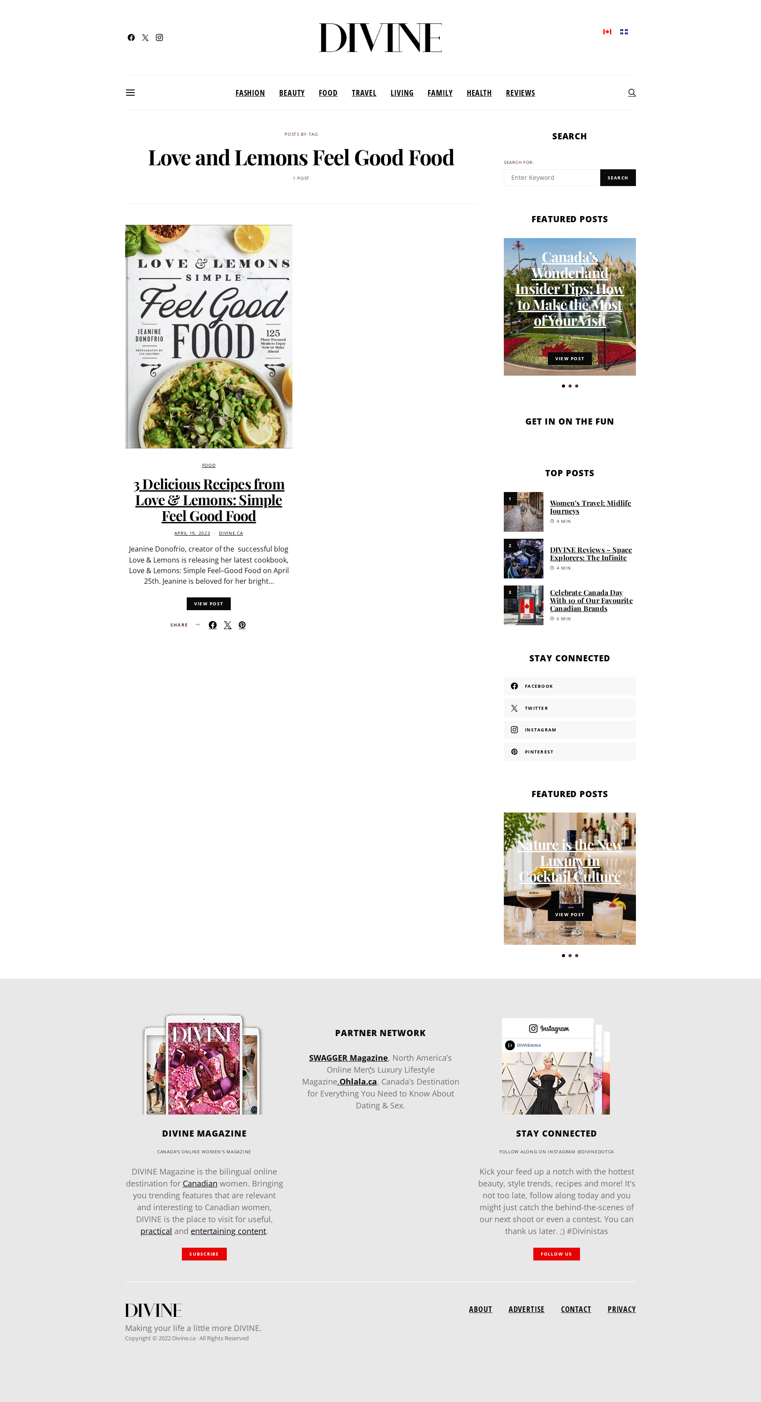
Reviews (520, 92)
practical (156, 1231)
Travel (364, 92)
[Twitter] (145, 37)
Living (402, 92)
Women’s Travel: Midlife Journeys (591, 506)
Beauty (292, 92)
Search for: (519, 162)
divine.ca (231, 533)
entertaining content (228, 1231)
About (480, 1309)
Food (328, 92)
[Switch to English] (607, 31)
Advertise (527, 1309)
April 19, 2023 (192, 533)
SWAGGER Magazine (348, 1057)
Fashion (250, 92)
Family (440, 92)
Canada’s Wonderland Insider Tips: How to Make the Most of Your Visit (569, 288)
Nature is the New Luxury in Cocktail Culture (570, 860)
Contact (576, 1309)
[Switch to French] (624, 31)
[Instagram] (159, 37)
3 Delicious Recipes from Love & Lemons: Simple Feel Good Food (208, 499)
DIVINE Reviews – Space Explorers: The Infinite (591, 553)
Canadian (200, 1183)
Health (479, 92)
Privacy (622, 1309)
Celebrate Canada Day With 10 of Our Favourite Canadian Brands (591, 600)
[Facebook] (131, 37)
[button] (563, 386)
